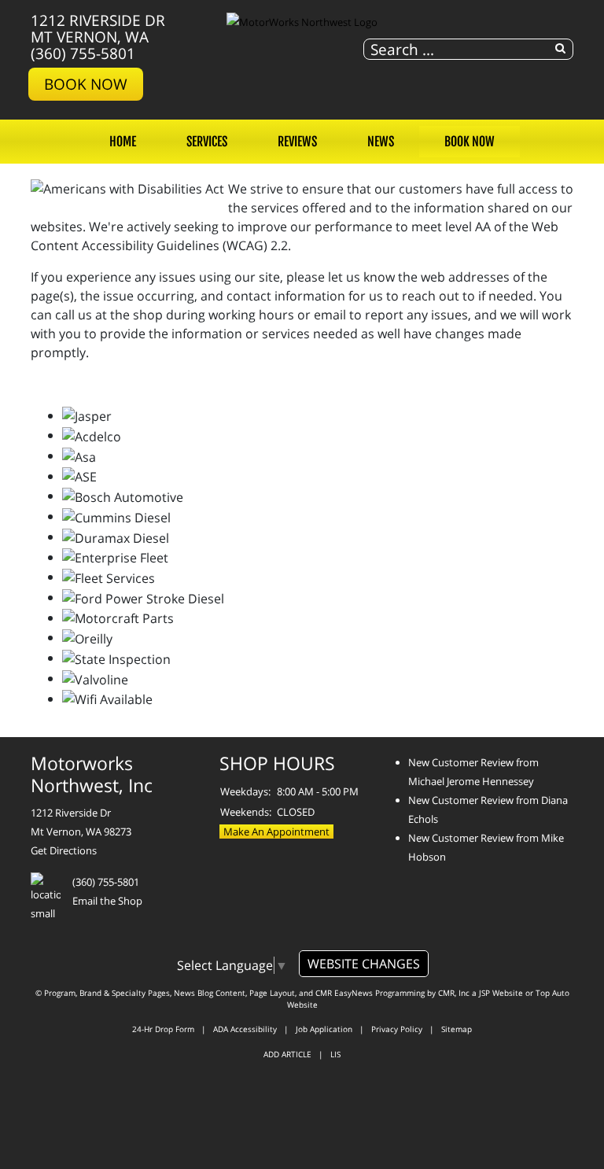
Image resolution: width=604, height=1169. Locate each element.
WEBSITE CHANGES (364, 963)
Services (206, 141)
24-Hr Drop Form (163, 1028)
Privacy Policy (396, 1028)
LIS (335, 1054)
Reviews (297, 141)
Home (122, 141)
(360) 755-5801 (83, 53)
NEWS (380, 141)
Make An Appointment (276, 831)
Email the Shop (107, 901)
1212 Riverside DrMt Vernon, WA (98, 28)
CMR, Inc (454, 992)
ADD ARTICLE (287, 1054)
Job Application (324, 1028)
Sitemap (456, 1028)
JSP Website (501, 992)
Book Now (85, 83)
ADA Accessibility (245, 1028)
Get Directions (64, 850)
